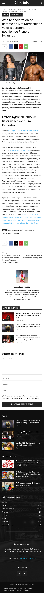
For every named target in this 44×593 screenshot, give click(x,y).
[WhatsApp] (26, 46)
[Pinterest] (21, 46)
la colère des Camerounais (20, 150)
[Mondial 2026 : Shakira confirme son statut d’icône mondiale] (8, 446)
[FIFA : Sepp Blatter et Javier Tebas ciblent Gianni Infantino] (8, 435)
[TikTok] (25, 573)
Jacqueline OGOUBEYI (22, 287)
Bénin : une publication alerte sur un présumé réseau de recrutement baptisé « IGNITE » (28, 463)
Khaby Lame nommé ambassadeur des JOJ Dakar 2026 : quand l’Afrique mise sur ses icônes (28, 474)
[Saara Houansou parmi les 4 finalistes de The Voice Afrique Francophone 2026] (8, 316)
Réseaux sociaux (16, 15)
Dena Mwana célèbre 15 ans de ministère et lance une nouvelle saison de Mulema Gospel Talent (28, 338)
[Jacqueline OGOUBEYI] (22, 276)
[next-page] (7, 346)
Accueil (4, 9)
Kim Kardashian (7, 233)
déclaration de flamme (15, 230)
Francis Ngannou (29, 230)
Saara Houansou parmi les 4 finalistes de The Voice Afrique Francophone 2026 (28, 315)
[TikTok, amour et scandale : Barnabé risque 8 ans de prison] (8, 486)
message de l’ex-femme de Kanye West (23, 131)
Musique (5, 320)
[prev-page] (3, 346)
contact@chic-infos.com (28, 558)
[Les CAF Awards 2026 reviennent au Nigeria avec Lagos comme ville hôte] (8, 328)
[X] (16, 46)
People (10, 9)
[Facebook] (11, 46)
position (16, 233)
